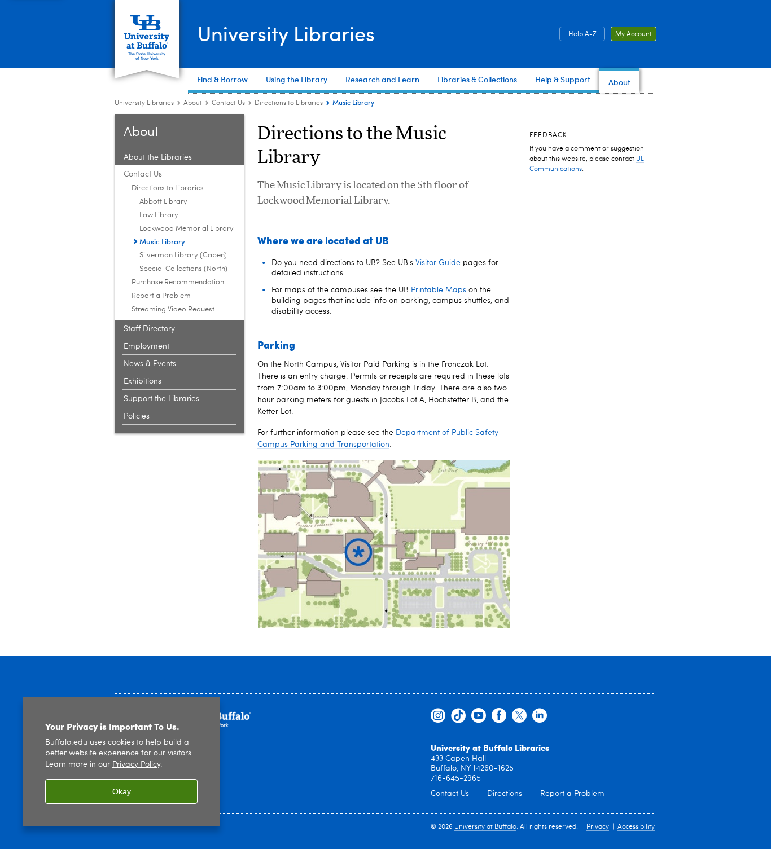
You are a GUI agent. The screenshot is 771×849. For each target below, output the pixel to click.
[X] (519, 716)
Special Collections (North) (183, 268)
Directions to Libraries (289, 103)
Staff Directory (149, 329)
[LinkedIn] (539, 716)
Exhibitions (142, 381)
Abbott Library (163, 201)
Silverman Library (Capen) (183, 255)
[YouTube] (478, 716)
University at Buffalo (485, 827)
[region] (121, 761)
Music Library (162, 241)
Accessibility (636, 827)
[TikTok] (458, 716)
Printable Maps (438, 290)
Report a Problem (161, 296)
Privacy (597, 827)
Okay (121, 791)
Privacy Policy (136, 764)
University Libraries (286, 33)
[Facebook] (499, 716)
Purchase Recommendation (178, 282)
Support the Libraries (161, 399)
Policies (137, 416)
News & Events (150, 364)
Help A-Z (582, 34)
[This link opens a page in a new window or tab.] (384, 544)
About (192, 103)
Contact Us (228, 103)
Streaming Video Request (173, 309)
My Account (633, 34)
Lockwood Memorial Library (186, 228)
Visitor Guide (438, 263)
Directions (504, 794)
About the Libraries (158, 157)
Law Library (158, 215)
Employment (146, 346)
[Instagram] (438, 716)
